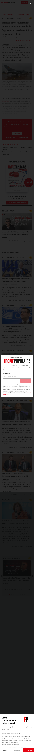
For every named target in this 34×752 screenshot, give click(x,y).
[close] (30, 3)
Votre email (6, 373)
